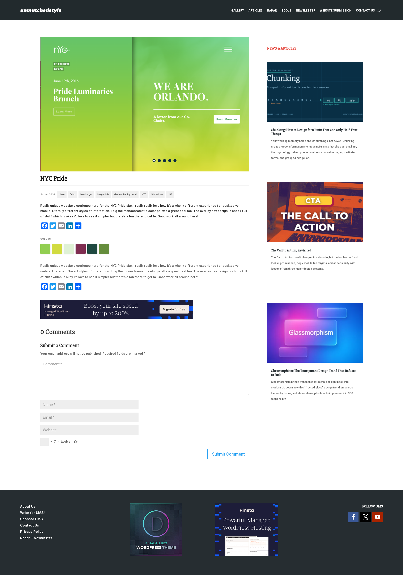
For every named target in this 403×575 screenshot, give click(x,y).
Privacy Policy (31, 532)
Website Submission (335, 10)
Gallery (237, 10)
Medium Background (125, 194)
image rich (103, 194)
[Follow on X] (365, 517)
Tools (286, 10)
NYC (144, 194)
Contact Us (365, 10)
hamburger (86, 194)
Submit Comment (228, 454)
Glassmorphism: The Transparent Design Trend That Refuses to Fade (313, 373)
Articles (256, 10)
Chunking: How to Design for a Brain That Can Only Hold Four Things (314, 132)
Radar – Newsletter (36, 538)
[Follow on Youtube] (377, 517)
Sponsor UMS (31, 519)
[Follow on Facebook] (353, 517)
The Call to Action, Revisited (291, 250)
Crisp (72, 194)
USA (170, 194)
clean (62, 194)
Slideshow (157, 194)
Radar (272, 10)
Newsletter (305, 10)
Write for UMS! (32, 513)
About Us (27, 506)
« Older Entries (280, 415)
